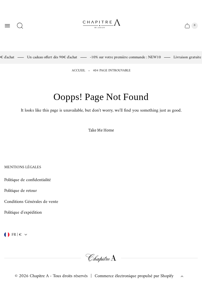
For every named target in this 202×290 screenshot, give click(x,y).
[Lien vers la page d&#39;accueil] (101, 258)
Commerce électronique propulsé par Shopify (134, 276)
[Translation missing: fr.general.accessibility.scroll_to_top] (182, 276)
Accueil (78, 70)
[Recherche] (20, 25)
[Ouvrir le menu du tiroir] (7, 25)
